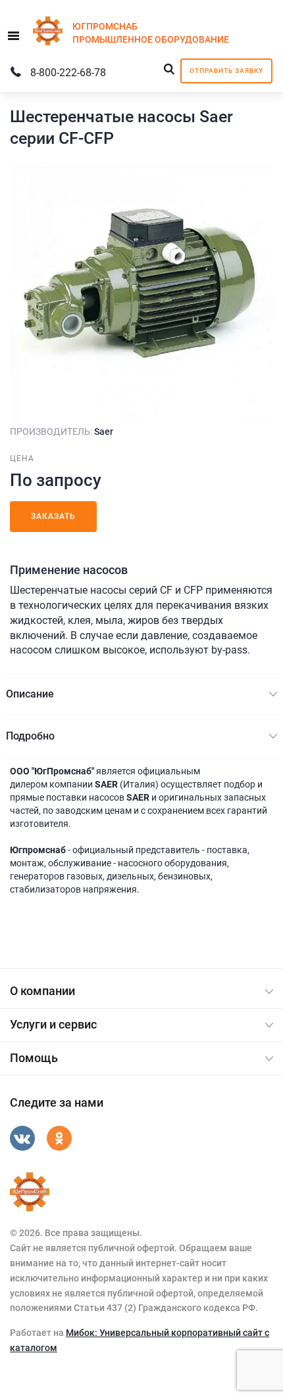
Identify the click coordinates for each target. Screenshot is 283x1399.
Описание (30, 694)
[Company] (29, 1192)
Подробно (30, 736)
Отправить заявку (226, 70)
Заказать (53, 516)
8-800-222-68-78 (68, 72)
